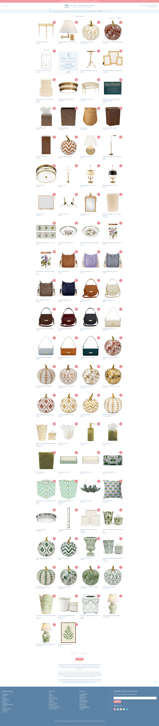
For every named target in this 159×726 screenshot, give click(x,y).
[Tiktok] (127, 709)
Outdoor (4, 706)
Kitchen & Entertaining (7, 704)
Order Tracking (83, 697)
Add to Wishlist (38, 22)
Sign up (117, 701)
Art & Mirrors (5, 700)
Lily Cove (4, 712)
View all (79, 659)
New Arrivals (5, 694)
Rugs (3, 697)
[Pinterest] (124, 709)
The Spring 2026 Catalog (54, 707)
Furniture (4, 695)
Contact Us (82, 698)
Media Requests (83, 700)
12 (80, 653)
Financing (82, 709)
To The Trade (83, 703)
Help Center (82, 695)
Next (85, 653)
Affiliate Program (84, 701)
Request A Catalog (53, 706)
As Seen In (51, 695)
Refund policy (83, 704)
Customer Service (84, 694)
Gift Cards (51, 700)
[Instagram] (121, 709)
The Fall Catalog (53, 709)
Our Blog (51, 701)
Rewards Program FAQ (85, 707)
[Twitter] (115, 709)
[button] (156, 5)
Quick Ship (4, 710)
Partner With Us (52, 704)
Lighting (4, 698)
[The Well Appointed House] (79, 6)
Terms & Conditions (53, 698)
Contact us (154, 6)
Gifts (3, 707)
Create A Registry (53, 703)
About (50, 694)
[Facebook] (118, 709)
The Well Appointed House (68, 721)
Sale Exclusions (83, 706)
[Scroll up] (155, 682)
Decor (3, 701)
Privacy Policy (52, 697)
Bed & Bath (5, 703)
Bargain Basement (6, 709)
